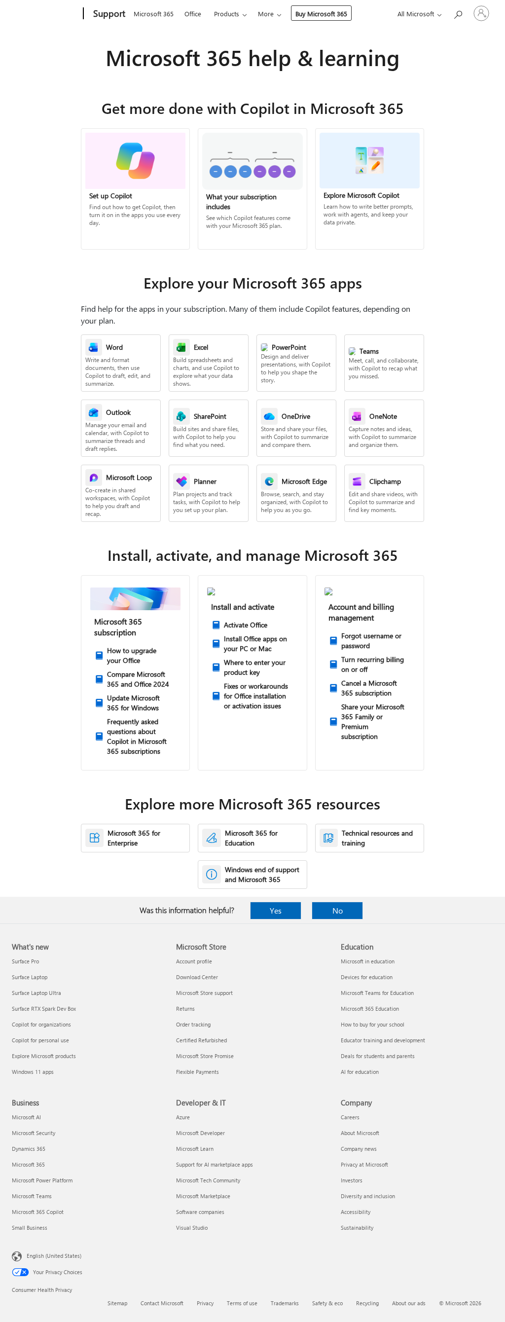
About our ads (409, 1303)
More (266, 13)
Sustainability (357, 1227)
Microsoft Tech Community (208, 1180)
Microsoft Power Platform (42, 1180)
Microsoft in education (368, 961)
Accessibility (355, 1211)
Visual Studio (192, 1227)
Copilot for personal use (40, 1040)
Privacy (205, 1303)
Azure (183, 1117)
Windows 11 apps (33, 1071)
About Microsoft (360, 1133)
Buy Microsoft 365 (321, 13)
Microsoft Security (33, 1133)
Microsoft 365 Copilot (38, 1211)
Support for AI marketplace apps (214, 1164)
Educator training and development (383, 1040)
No (337, 910)
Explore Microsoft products (44, 1056)
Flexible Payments (197, 1071)
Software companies (200, 1211)
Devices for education (367, 977)
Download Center (197, 977)
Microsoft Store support (204, 992)
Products (226, 13)
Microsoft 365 (154, 13)
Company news (359, 1148)
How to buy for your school (372, 1024)
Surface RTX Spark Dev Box (44, 1008)
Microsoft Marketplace (203, 1196)
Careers (350, 1117)
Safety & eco (327, 1303)
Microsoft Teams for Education (377, 992)
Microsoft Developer (200, 1133)
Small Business (29, 1227)
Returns (185, 1008)
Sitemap (117, 1303)
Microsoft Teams (32, 1196)
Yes (276, 910)
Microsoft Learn (195, 1148)
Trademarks (285, 1303)
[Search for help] (458, 12)
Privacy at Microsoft (364, 1164)
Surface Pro (25, 961)
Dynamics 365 (28, 1148)
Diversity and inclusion (368, 1196)
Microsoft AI (26, 1117)
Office (192, 13)
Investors (351, 1180)
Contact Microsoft (162, 1303)
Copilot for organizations (41, 1024)
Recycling (367, 1303)
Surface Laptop (29, 977)
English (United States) (54, 1255)
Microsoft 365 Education (370, 1008)
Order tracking (193, 1024)
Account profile (194, 961)
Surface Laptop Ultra (36, 992)
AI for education (360, 1071)
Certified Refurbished (201, 1040)
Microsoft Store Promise (205, 1056)
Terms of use (242, 1303)
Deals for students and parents (378, 1056)
